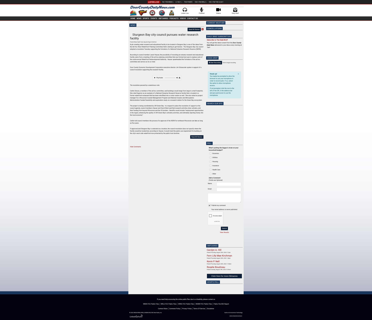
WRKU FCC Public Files (186, 304)
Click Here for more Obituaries (224, 276)
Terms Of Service (199, 309)
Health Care (216, 170)
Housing (215, 161)
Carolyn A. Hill (214, 250)
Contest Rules (163, 309)
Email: (210, 189)
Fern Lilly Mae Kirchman (219, 255)
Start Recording (215, 63)
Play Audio (159, 77)
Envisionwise (232, 312)
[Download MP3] (179, 78)
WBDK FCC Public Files (151, 304)
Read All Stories (194, 29)
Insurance (215, 166)
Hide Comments (135, 147)
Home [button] (132, 18)
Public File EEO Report (221, 304)
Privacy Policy (187, 309)
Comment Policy (174, 309)
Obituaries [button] (163, 18)
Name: (210, 183)
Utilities (215, 157)
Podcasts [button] (174, 18)
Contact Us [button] (192, 18)
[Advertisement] (224, 126)
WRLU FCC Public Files (169, 304)
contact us (211, 299)
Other (214, 174)
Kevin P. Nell (213, 261)
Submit (224, 228)
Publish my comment (218, 205)
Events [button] (154, 18)
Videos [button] (183, 18)
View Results (224, 232)
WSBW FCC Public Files (204, 304)
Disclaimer (210, 309)
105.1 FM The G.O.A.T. (216, 2)
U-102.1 (178, 2)
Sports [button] (146, 18)
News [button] (139, 18)
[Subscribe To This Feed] (203, 29)
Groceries (215, 153)
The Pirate (188, 2)
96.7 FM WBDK (167, 2)
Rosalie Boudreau (216, 267)
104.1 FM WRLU (200, 2)
